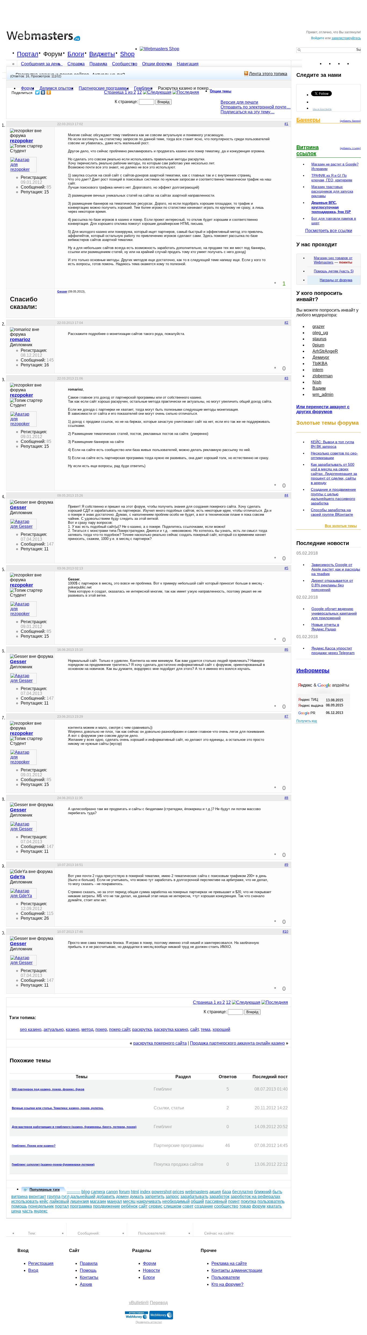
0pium (318, 345)
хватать (274, 1206)
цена (16, 1211)
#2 (286, 322)
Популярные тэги (45, 1190)
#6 (286, 649)
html (135, 1191)
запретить (154, 1196)
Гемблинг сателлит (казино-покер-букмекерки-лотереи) (53, 1164)
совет (187, 1206)
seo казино (30, 1029)
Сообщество (124, 64)
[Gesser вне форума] (23, 524)
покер (101, 1029)
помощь (19, 1206)
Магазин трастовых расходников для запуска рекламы (332, 191)
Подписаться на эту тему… (248, 112)
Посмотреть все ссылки (328, 230)
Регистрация (40, 1263)
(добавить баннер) (350, 121)
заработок (219, 1196)
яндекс (41, 1211)
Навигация (188, 64)
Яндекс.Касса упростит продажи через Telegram (333, 650)
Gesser (62, 291)
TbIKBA (320, 363)
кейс (43, 1201)
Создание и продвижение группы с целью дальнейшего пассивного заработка (333, 496)
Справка (76, 64)
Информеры (312, 670)
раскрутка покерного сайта (160, 1043)
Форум (52, 53)
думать (137, 1196)
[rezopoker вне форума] (23, 164)
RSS (356, 63)
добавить (105, 1196)
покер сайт (119, 1029)
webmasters (196, 1191)
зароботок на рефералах (255, 1196)
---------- (73, 1191)
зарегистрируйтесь (346, 38)
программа (81, 1206)
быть (277, 1191)
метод (87, 1029)
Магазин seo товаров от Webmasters (333, 260)
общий (197, 1201)
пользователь (271, 1201)
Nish (316, 382)
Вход (33, 1270)
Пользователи (225, 1277)
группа (53, 1196)
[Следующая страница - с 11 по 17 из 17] (157, 92)
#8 (286, 798)
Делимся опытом (56, 88)
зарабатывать (194, 1196)
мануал (114, 1201)
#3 (286, 378)
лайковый (59, 1201)
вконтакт (37, 1196)
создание (204, 1206)
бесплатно (242, 1191)
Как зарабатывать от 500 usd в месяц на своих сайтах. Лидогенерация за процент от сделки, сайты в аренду (334, 473)
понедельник (41, 1206)
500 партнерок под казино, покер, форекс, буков (48, 1089)
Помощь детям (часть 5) (334, 271)
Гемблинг (143, 88)
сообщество (226, 1206)
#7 (286, 716)
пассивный (216, 1201)
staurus (319, 339)
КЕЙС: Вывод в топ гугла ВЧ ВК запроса (332, 444)
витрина (19, 1196)
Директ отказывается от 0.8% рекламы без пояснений (332, 585)
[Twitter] (37, 92)
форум (258, 1206)
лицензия (79, 1201)
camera (98, 1191)
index (145, 1191)
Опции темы (220, 91)
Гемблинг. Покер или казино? (34, 1145)
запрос (172, 1196)
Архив (86, 1284)
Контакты (89, 1277)
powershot (161, 1191)
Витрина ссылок (307, 150)
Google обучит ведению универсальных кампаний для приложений (334, 613)
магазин (98, 1201)
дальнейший (82, 1196)
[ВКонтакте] (43, 92)
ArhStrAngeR (325, 351)
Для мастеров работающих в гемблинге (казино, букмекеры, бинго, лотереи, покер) (74, 1126)
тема (205, 1029)
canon (112, 1191)
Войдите (317, 38)
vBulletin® (139, 1302)
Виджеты (102, 53)
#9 (286, 865)
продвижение (106, 1206)
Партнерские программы (104, 88)
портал (62, 1206)
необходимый (176, 1201)
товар (245, 1206)
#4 (286, 495)
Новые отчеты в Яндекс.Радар (325, 626)
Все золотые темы (341, 526)
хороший (221, 1029)
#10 (285, 931)
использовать (24, 1201)
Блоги (75, 53)
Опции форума (157, 64)
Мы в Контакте (322, 108)
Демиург (320, 357)
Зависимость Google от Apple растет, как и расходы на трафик (335, 569)
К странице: (127, 101)
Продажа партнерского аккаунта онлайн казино (237, 1043)
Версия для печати (239, 102)
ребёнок (129, 1206)
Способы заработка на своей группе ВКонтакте (332, 512)
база (226, 1191)
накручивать (148, 1201)
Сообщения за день (41, 64)
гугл (65, 1196)
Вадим (319, 388)
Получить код (306, 721)
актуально (54, 1029)
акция (215, 1191)
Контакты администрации (236, 1270)
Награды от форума (336, 280)
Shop (127, 53)
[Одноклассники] (49, 92)
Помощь (88, 1270)
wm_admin (322, 394)
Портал (27, 53)
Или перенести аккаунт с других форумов (323, 409)
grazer (318, 326)
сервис (156, 1206)
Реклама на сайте (229, 1263)
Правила (98, 64)
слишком (172, 1206)
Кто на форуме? (227, 1284)
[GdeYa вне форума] (23, 893)
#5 (286, 568)
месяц (129, 1201)
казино (72, 1029)
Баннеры (308, 120)
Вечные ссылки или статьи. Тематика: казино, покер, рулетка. (57, 1108)
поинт (234, 1201)
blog (85, 1191)
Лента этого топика (268, 73)
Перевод (159, 1302)
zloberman (322, 376)
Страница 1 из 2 (120, 92)
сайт (194, 1029)
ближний (262, 1191)
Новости (151, 1270)
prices (178, 1191)
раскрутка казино (171, 1029)
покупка (248, 1201)
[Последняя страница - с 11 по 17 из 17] (185, 92)
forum (124, 1191)
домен (122, 1196)
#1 (286, 124)
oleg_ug (320, 332)
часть (27, 1211)
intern (317, 369)
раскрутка (142, 1029)
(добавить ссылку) (350, 148)
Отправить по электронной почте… (256, 107)
